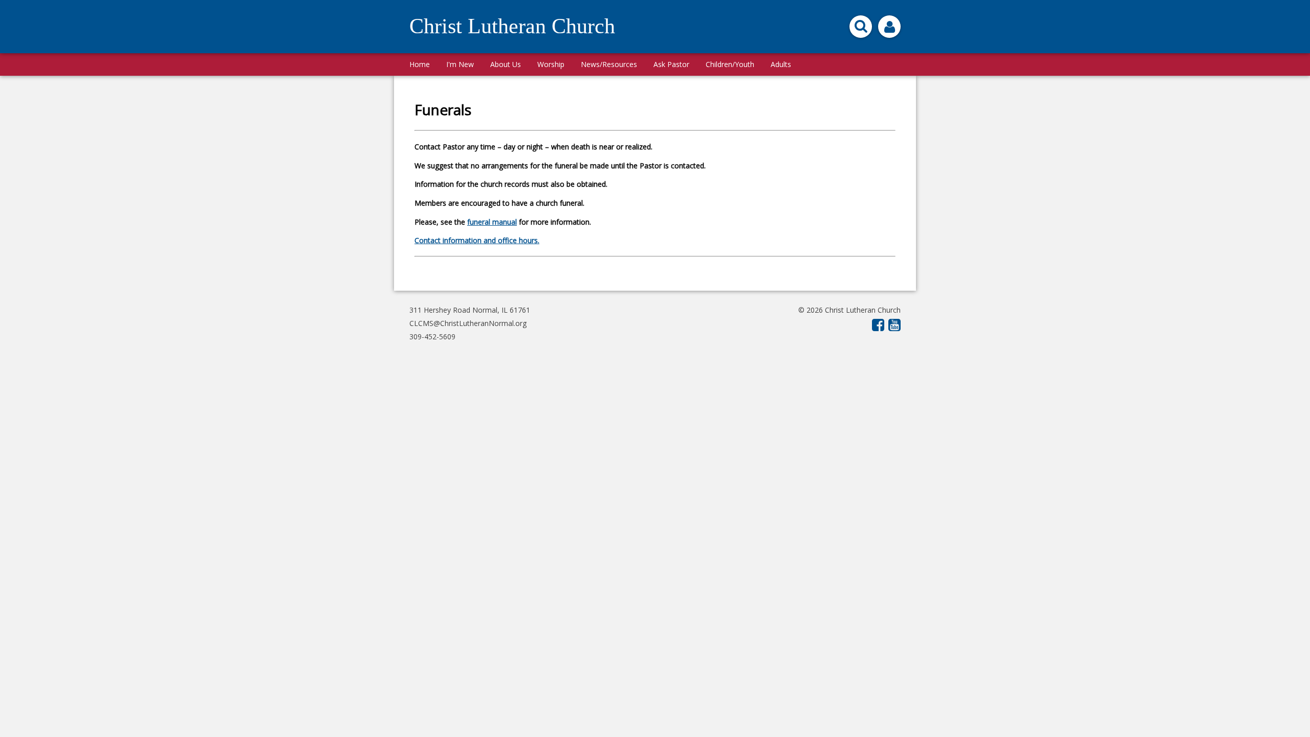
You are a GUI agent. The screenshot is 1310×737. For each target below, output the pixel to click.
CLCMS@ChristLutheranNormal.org (468, 323)
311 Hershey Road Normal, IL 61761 (469, 310)
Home (419, 64)
